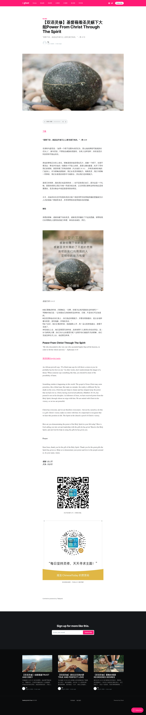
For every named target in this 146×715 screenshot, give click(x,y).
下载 (44, 131)
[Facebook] (109, 3)
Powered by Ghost (119, 700)
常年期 (81, 3)
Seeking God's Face (27, 700)
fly (48, 42)
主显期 (58, 3)
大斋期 (65, 3)
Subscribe (119, 3)
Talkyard (60, 598)
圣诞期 (50, 3)
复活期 (73, 3)
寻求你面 (72, 700)
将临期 (42, 3)
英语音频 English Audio (52, 358)
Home (34, 3)
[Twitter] (112, 3)
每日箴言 (45, 18)
